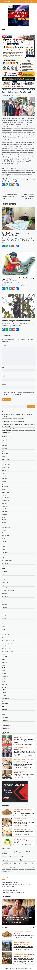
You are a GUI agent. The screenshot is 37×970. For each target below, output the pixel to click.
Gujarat (3, 613)
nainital (4, 670)
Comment (5, 345)
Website (4, 384)
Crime (3, 568)
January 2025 (5, 492)
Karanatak (4, 657)
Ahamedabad (5, 533)
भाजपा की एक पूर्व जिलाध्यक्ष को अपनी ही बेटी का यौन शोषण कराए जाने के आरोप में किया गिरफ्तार (18, 279)
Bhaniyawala (5, 552)
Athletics (4, 538)
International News (6, 648)
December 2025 (6, 462)
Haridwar (4, 86)
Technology (4, 709)
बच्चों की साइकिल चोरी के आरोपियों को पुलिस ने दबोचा (13, 419)
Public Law (4, 684)
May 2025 (4, 481)
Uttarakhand (19, 86)
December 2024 (6, 495)
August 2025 (5, 473)
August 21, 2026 (28, 744)
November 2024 (6, 498)
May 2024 (4, 514)
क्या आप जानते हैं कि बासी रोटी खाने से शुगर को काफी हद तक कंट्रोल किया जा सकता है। (24, 823)
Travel (3, 712)
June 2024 (4, 511)
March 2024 (5, 520)
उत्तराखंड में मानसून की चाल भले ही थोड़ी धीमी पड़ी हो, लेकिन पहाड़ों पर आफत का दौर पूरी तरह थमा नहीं (24, 947)
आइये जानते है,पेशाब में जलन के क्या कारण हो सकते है (24, 832)
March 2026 (5, 454)
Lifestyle (4, 665)
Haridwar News (6, 621)
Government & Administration (9, 610)
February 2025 (5, 489)
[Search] (33, 30)
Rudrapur (4, 695)
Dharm (3, 585)
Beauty (3, 549)
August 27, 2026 (28, 815)
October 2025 (5, 467)
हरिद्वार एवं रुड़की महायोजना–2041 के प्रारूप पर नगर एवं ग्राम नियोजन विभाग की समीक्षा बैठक (17, 234)
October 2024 (5, 500)
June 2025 (4, 478)
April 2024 (4, 517)
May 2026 (4, 448)
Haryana (4, 624)
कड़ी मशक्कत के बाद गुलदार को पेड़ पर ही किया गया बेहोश (16, 321)
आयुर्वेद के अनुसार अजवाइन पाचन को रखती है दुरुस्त (13, 421)
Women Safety (5, 728)
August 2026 (5, 440)
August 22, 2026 (28, 834)
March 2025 (5, 487)
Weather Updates (6, 726)
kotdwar (4, 659)
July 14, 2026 (27, 778)
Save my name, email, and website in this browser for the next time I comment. (19, 394)
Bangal (3, 546)
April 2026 (4, 451)
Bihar (3, 555)
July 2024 (4, 509)
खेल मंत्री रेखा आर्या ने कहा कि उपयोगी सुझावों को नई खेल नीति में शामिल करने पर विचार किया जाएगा (24, 775)
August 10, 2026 (28, 756)
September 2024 (6, 503)
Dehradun (4, 577)
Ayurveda (4, 541)
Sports (3, 701)
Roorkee (4, 692)
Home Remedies (6, 635)
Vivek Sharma (6, 95)
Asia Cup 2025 (5, 535)
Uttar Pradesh (5, 717)
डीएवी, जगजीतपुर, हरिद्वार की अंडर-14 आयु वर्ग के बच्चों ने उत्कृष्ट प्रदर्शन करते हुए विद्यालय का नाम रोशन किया (23, 741)
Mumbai (4, 668)
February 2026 (5, 456)
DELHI (3, 580)
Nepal (3, 679)
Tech (3, 706)
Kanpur (3, 654)
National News (5, 676)
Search (31, 406)
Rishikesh (4, 690)
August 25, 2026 (28, 825)
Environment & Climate (8, 599)
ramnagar (4, 687)
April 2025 (4, 484)
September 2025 (6, 470)
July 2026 (4, 443)
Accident (4, 530)
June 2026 (4, 445)
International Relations (7, 651)
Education (4, 593)
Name (4, 368)
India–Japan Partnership (8, 640)
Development (5, 582)
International (5, 646)
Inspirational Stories (7, 643)
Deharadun (4, 571)
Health (3, 629)
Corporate (4, 566)
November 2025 (6, 465)
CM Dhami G (5, 563)
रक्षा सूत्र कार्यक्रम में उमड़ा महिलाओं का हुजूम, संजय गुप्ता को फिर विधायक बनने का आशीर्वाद (17, 919)
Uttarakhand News (6, 723)
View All (32, 928)
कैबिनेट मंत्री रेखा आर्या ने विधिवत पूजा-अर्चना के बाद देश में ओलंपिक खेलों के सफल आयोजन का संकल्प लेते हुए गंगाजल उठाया (24, 752)
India (3, 637)
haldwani (4, 615)
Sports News (5, 703)
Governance (5, 607)
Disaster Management (7, 588)
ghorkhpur (4, 604)
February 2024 (5, 522)
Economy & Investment (8, 591)
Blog (3, 557)
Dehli (3, 574)
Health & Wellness (6, 632)
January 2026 (5, 459)
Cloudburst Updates (7, 560)
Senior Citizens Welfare (8, 698)
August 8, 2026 (27, 767)
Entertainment (5, 596)
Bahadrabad (5, 544)
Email (4, 376)
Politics (3, 681)
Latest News (11, 86)
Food (3, 602)
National (4, 673)
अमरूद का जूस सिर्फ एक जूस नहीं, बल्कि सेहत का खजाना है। (23, 841)
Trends (3, 715)
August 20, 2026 (28, 844)
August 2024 (5, 506)
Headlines (4, 626)
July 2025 (4, 476)
